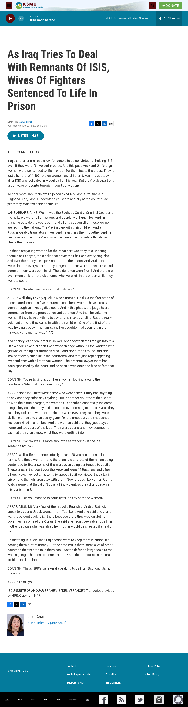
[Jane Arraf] (15, 625)
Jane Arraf (25, 122)
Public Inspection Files (79, 674)
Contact (71, 666)
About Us (111, 674)
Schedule (111, 666)
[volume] (21, 18)
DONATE (172, 6)
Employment (113, 682)
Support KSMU (75, 682)
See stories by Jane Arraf (46, 622)
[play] (10, 18)
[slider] (27, 18)
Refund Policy (153, 666)
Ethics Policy (152, 674)
